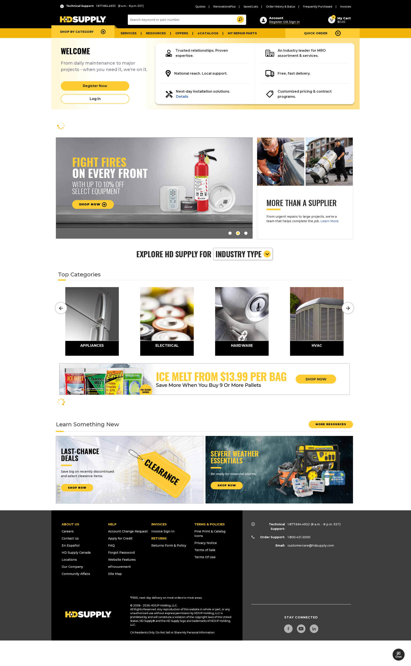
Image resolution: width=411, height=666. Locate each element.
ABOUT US (70, 524)
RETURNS (159, 538)
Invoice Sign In (162, 531)
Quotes (200, 6)
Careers (68, 531)
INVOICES (159, 524)
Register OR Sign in (284, 22)
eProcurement (119, 567)
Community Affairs (76, 574)
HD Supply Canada (76, 552)
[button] (240, 19)
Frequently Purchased (317, 6)
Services (129, 33)
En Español (70, 545)
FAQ (111, 545)
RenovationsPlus (224, 6)
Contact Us (70, 538)
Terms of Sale (204, 550)
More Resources (331, 424)
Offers (181, 33)
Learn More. (329, 221)
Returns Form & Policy (168, 545)
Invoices (345, 6)
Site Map (115, 574)
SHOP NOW (77, 487)
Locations (69, 560)
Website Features (122, 560)
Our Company (72, 567)
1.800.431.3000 (298, 537)
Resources (156, 33)
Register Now (95, 86)
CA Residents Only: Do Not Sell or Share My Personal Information (172, 632)
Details (182, 97)
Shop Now (90, 204)
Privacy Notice (205, 543)
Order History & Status (280, 6)
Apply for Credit (120, 538)
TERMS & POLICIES (209, 524)
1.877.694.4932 (298, 524)
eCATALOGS (208, 33)
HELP (112, 524)
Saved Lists (251, 6)
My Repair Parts (242, 33)
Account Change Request (128, 531)
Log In (95, 99)
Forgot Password (121, 552)
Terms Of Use (205, 557)
